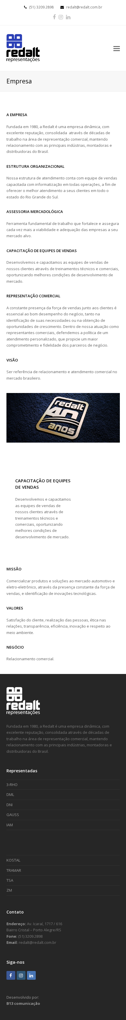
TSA (9, 880)
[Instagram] (61, 17)
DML (10, 794)
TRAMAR (13, 870)
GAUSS (12, 814)
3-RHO (12, 784)
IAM (9, 824)
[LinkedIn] (68, 17)
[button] (116, 48)
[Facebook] (54, 17)
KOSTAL (13, 860)
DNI (9, 804)
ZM (9, 890)
